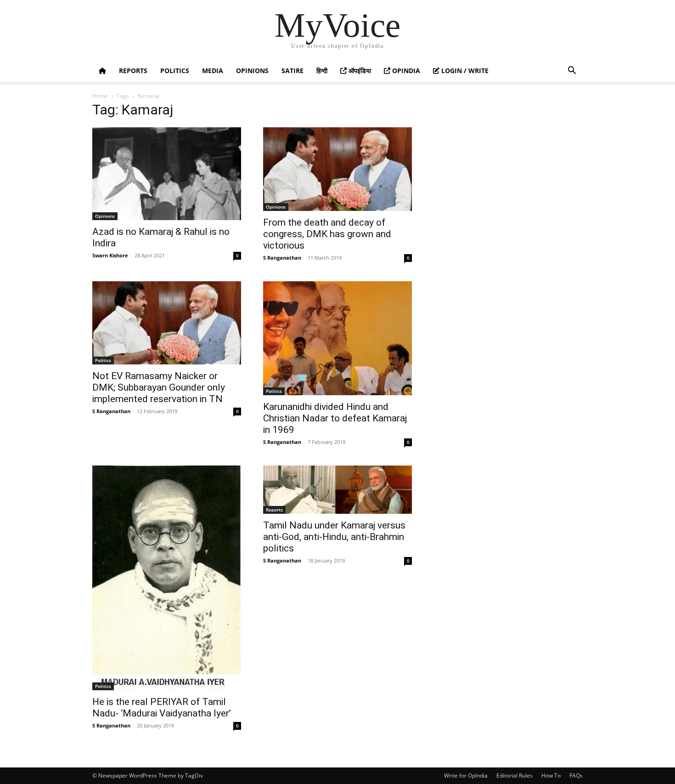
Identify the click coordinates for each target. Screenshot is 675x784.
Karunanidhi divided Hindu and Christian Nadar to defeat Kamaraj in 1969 (335, 418)
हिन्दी (321, 70)
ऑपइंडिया (359, 70)
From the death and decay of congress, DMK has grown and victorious (327, 234)
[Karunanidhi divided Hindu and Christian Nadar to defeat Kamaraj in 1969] (337, 338)
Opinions (252, 70)
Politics (174, 70)
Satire (292, 70)
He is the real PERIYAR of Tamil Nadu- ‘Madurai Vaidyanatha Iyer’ (161, 707)
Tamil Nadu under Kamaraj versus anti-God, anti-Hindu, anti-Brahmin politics (334, 537)
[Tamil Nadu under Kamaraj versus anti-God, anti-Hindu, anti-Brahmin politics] (337, 490)
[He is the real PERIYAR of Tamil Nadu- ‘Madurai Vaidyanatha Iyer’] (166, 578)
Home (100, 96)
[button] (572, 71)
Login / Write (464, 70)
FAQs (576, 775)
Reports (133, 70)
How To (551, 775)
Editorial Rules (514, 775)
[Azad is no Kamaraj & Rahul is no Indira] (166, 173)
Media (212, 70)
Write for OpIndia (466, 775)
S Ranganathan (282, 257)
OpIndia (405, 70)
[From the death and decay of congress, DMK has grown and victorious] (337, 169)
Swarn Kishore (110, 255)
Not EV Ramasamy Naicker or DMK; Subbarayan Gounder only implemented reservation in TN (158, 387)
